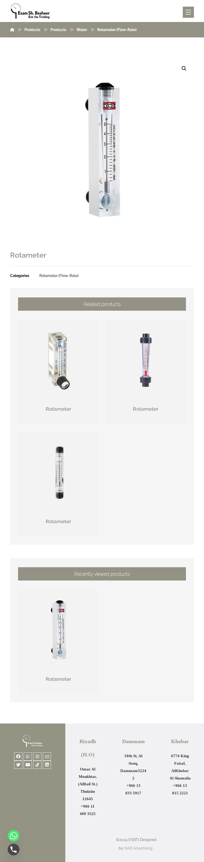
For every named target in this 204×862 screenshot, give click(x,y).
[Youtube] (28, 765)
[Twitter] (18, 765)
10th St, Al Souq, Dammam (131, 763)
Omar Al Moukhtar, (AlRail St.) (87, 776)
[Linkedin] (47, 765)
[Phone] (13, 849)
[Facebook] (18, 756)
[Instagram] (37, 756)
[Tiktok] (37, 765)
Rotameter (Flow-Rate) (59, 275)
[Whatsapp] (28, 756)
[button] (184, 68)
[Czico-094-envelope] (47, 756)
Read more (61, 420)
